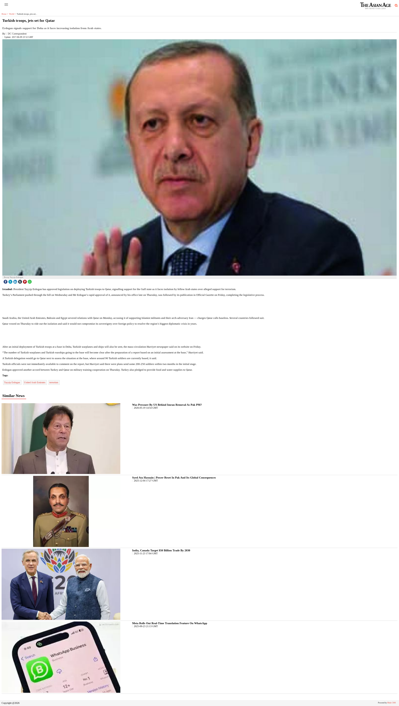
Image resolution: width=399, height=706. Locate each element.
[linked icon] (15, 281)
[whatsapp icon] (30, 281)
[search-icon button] (396, 5)
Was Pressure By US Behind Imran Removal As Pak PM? (167, 404)
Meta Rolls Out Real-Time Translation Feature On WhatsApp (169, 623)
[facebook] (5, 281)
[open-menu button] (6, 5)
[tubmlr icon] (20, 281)
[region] (199, 306)
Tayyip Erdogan (12, 382)
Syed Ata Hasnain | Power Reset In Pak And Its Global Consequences (174, 477)
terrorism (54, 382)
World (13, 14)
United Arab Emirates (35, 382)
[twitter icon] (10, 281)
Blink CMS (391, 703)
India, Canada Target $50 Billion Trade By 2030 (161, 550)
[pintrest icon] (25, 281)
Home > (5, 14)
